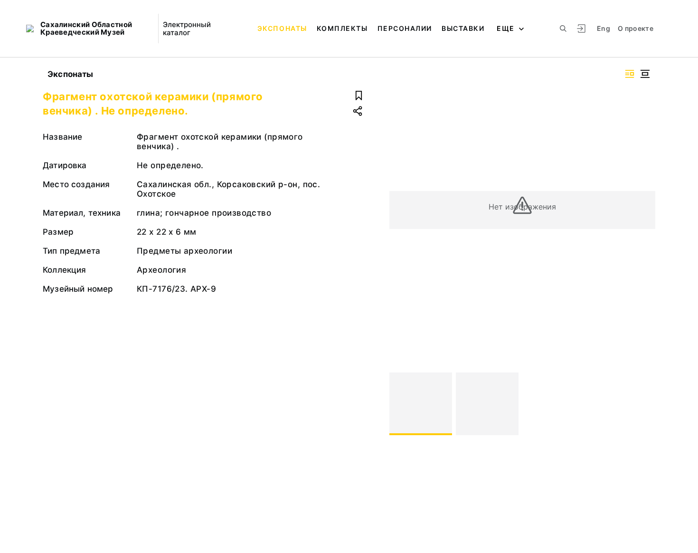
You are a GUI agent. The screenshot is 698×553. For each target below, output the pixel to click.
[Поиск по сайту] (563, 28)
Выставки (463, 28)
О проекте (635, 28)
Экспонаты (282, 28)
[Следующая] (643, 403)
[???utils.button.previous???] (400, 403)
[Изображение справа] (629, 74)
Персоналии (404, 28)
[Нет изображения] (420, 403)
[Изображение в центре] (644, 74)
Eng (603, 28)
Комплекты (342, 28)
